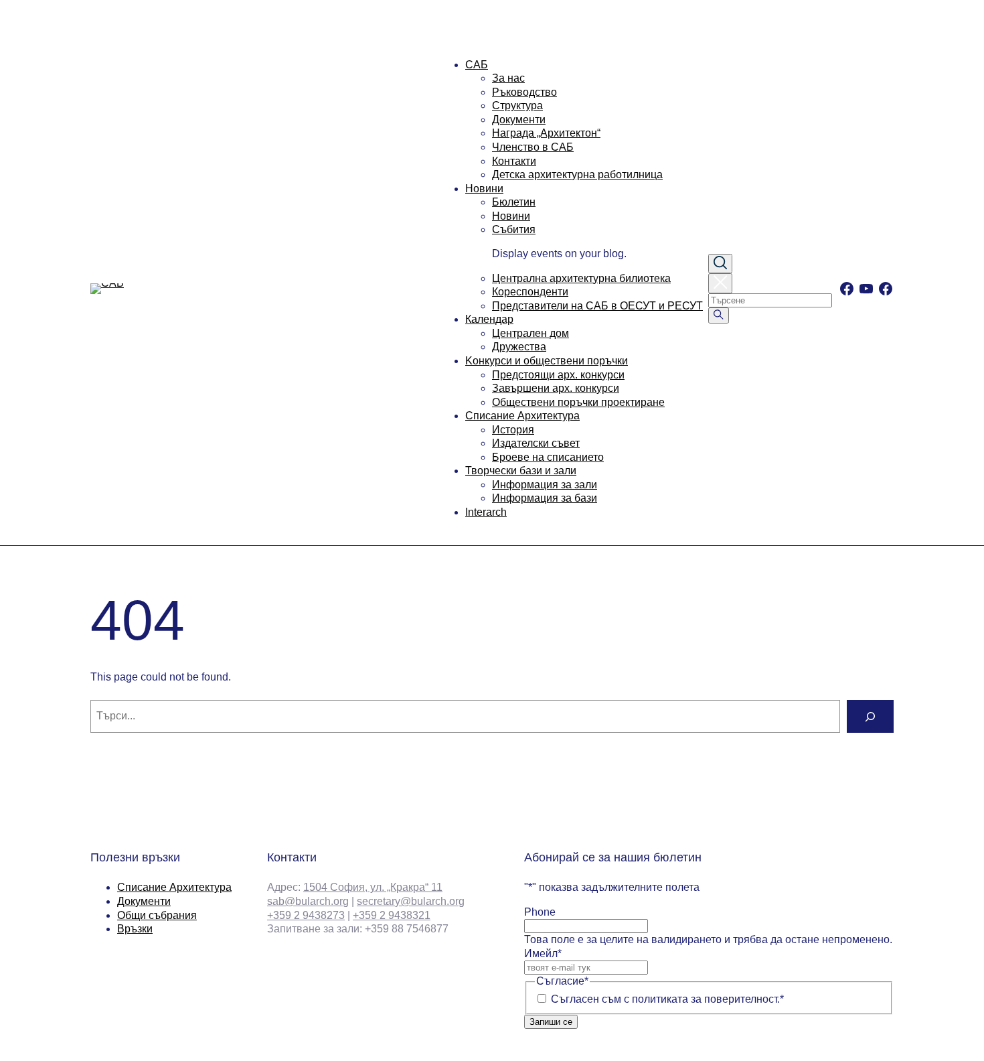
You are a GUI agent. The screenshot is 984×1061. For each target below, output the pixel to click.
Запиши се (550, 1022)
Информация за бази (544, 498)
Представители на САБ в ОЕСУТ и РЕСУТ (597, 305)
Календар (489, 319)
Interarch (486, 512)
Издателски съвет (536, 443)
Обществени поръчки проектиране (578, 402)
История (513, 429)
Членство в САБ (533, 147)
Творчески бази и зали (520, 470)
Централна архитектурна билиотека (581, 278)
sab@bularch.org (308, 901)
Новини (484, 188)
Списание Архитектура (522, 415)
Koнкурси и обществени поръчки (546, 360)
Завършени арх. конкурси (555, 388)
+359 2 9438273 (306, 915)
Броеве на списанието (548, 457)
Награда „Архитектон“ (546, 133)
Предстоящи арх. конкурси (558, 374)
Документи (519, 119)
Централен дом (530, 333)
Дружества (519, 346)
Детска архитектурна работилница (577, 174)
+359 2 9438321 (391, 915)
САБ (476, 64)
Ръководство (524, 92)
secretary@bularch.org (411, 901)
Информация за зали (544, 484)
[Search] (870, 716)
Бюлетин (514, 202)
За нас (508, 78)
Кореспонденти (530, 291)
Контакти (514, 161)
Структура (517, 105)
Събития (514, 229)
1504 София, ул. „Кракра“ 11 (372, 887)
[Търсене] (718, 315)
